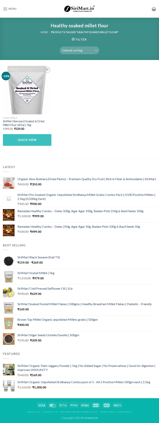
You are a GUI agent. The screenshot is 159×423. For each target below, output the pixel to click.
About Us (33, 411)
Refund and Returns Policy (79, 411)
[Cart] (154, 9)
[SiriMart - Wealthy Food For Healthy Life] (79, 9)
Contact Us (50, 411)
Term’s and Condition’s (116, 411)
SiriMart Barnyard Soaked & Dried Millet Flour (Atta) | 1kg (23, 123)
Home (44, 32)
